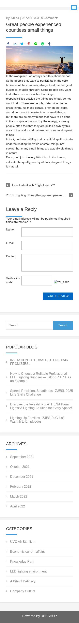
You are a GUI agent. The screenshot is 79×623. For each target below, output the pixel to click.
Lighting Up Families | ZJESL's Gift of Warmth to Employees (37, 419)
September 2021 (22, 457)
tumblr (49, 44)
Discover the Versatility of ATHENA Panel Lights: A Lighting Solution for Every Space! (41, 406)
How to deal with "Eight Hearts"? (33, 185)
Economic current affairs (27, 551)
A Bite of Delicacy (22, 581)
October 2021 (20, 466)
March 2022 (18, 496)
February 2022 (20, 486)
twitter (22, 44)
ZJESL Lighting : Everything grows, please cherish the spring (39, 195)
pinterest (29, 44)
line (36, 44)
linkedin (15, 44)
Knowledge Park (22, 561)
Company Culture (22, 591)
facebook (8, 44)
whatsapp (43, 44)
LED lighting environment (28, 571)
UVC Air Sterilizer (22, 541)
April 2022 (17, 506)
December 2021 (21, 476)
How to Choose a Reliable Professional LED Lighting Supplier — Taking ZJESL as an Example (40, 377)
